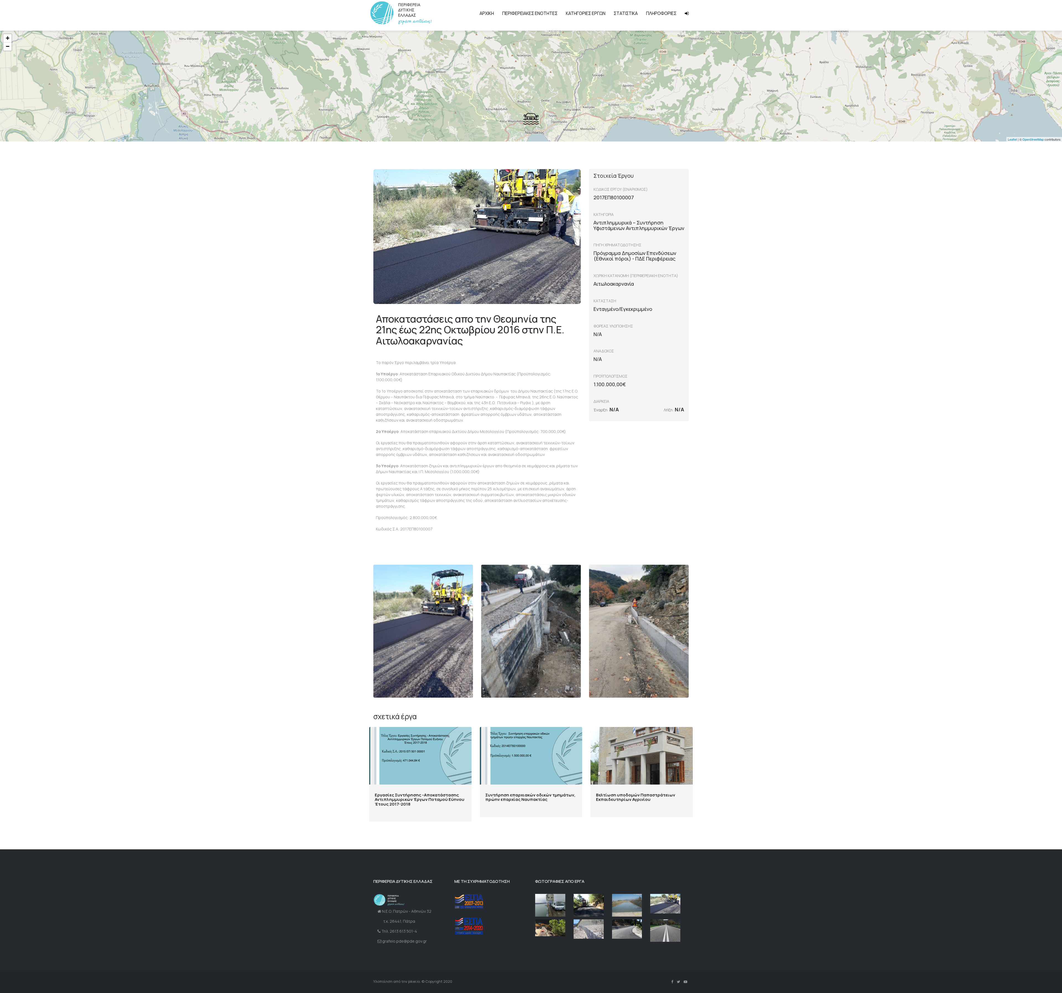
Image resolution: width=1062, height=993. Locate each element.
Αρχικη (487, 13)
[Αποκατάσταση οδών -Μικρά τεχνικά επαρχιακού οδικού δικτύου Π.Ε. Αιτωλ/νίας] (627, 929)
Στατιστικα (626, 13)
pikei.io (414, 981)
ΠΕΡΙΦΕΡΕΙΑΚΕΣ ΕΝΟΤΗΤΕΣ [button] (530, 13)
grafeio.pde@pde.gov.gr (404, 941)
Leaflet (1012, 139)
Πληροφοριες (661, 13)
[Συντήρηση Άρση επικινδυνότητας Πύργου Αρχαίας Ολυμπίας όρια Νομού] (589, 905)
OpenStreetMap (1033, 139)
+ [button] (7, 38)
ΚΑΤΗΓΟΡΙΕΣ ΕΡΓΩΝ (585, 13)
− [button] (7, 46)
